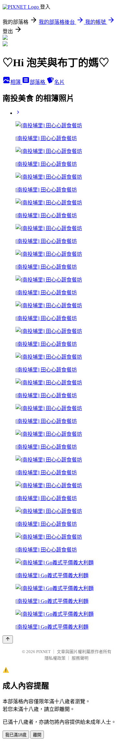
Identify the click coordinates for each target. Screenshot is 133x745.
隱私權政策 (55, 658)
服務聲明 (80, 658)
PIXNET (43, 651)
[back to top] (8, 639)
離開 (37, 734)
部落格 (38, 82)
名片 (59, 82)
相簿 (16, 82)
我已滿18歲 (15, 734)
